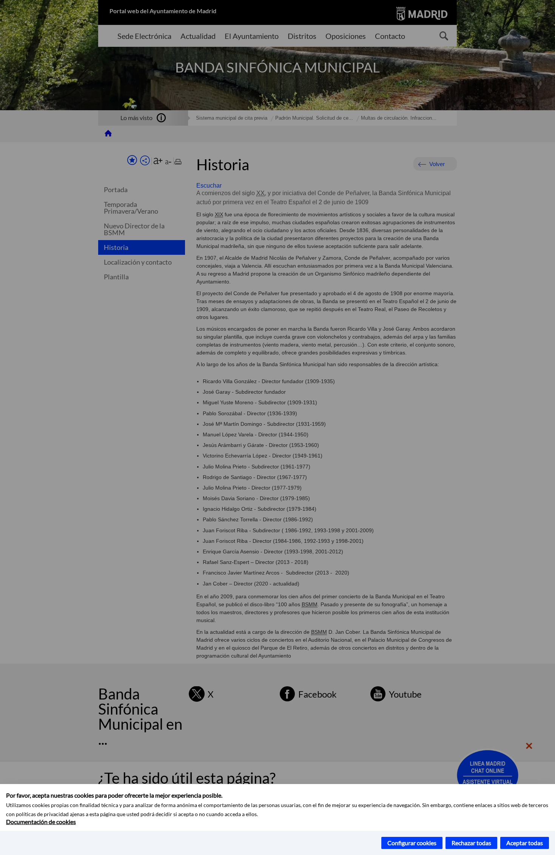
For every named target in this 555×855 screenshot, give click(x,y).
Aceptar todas (524, 842)
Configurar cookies (411, 842)
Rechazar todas (471, 842)
